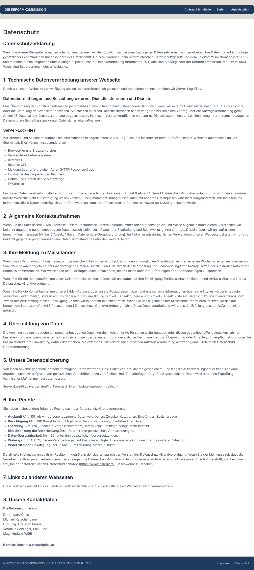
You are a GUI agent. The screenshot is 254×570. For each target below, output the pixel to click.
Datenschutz (242, 563)
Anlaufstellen (240, 9)
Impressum (224, 563)
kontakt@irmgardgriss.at (35, 545)
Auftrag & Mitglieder (198, 9)
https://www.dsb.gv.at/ (97, 464)
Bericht (221, 9)
